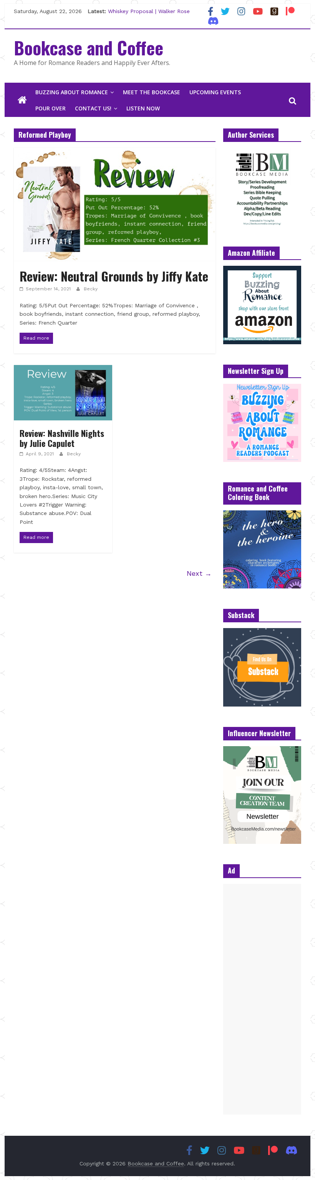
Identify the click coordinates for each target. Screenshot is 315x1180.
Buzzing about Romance (71, 92)
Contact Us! (93, 108)
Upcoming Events (215, 92)
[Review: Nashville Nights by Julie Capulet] (63, 369)
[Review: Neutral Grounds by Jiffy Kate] (115, 152)
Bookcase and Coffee (88, 47)
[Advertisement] (262, 999)
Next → (199, 573)
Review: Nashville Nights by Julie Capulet (62, 438)
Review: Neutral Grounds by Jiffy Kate (114, 276)
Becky (91, 289)
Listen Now (143, 108)
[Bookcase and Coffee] (22, 100)
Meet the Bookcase (151, 92)
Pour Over (50, 108)
